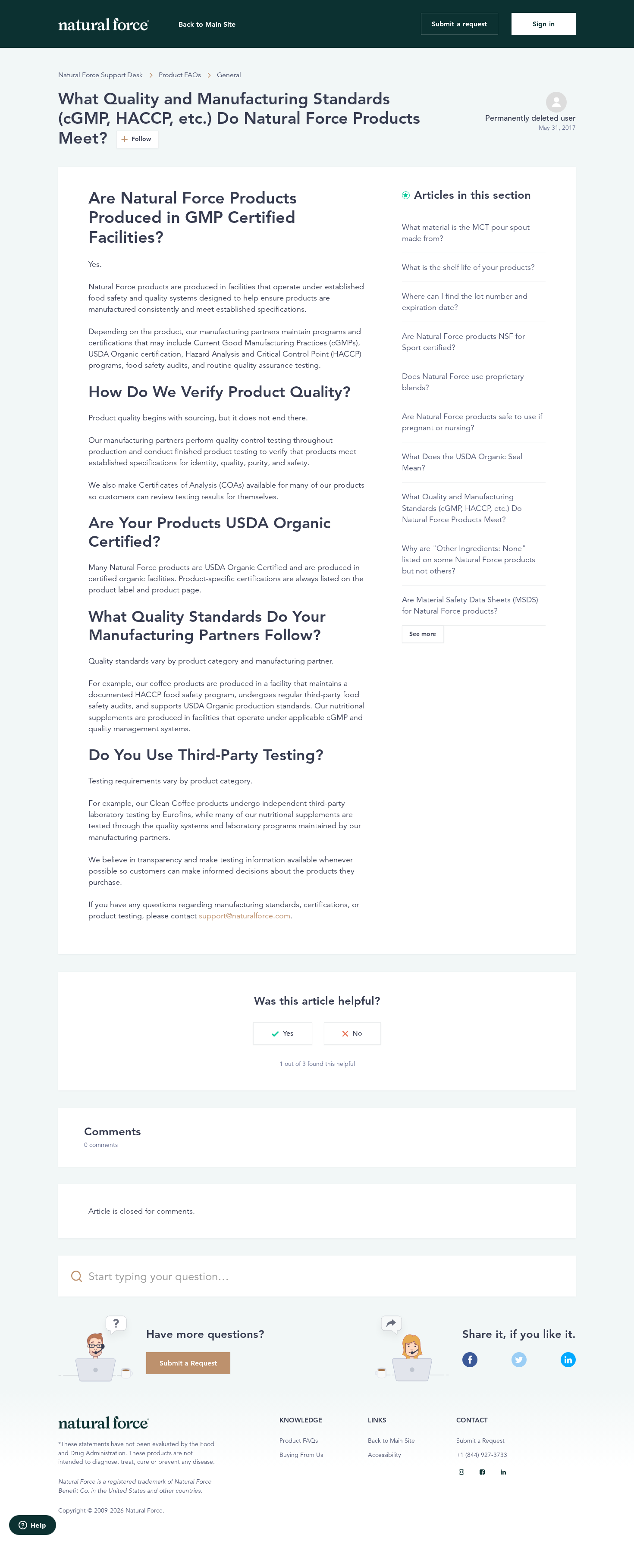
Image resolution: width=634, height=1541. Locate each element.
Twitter (519, 1359)
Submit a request (459, 24)
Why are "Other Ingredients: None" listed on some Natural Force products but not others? (468, 560)
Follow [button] (141, 139)
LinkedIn (568, 1359)
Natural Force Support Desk (100, 75)
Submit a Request (188, 1363)
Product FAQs (180, 75)
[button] (282, 1033)
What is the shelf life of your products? (468, 267)
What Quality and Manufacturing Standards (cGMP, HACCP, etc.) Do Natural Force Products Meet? (462, 508)
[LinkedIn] (503, 1472)
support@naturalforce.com (244, 916)
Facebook (469, 1359)
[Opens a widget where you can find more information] (32, 1526)
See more (422, 634)
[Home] (103, 24)
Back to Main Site (207, 24)
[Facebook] (482, 1472)
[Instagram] (461, 1472)
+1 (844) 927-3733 (481, 1455)
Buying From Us (301, 1455)
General (229, 75)
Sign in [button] (544, 24)
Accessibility (384, 1455)
